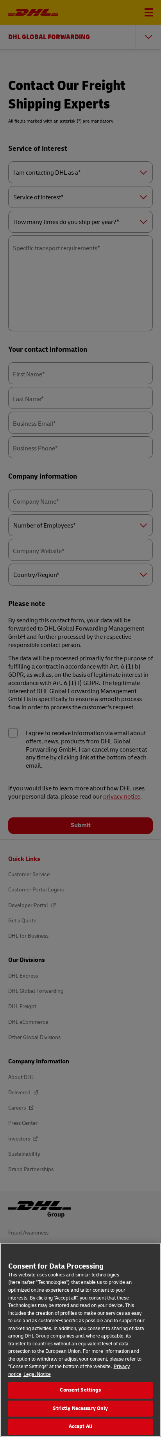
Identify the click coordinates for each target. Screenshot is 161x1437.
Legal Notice (37, 1374)
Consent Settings (80, 1390)
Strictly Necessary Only (80, 1408)
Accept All (80, 1426)
